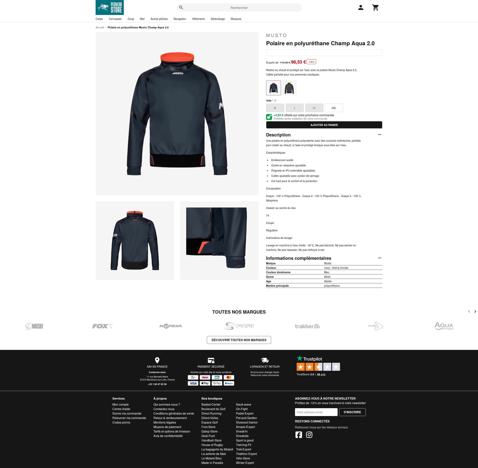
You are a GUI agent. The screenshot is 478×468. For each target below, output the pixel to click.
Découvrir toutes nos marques (239, 340)
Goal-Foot (208, 436)
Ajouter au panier (324, 125)
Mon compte (120, 404)
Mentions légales (164, 422)
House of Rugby (212, 445)
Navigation (180, 19)
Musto (277, 35)
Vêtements (198, 19)
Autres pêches (159, 19)
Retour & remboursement (170, 418)
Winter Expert (245, 463)
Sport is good (245, 440)
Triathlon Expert (246, 454)
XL (314, 108)
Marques (236, 19)
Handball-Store (211, 440)
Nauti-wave (243, 404)
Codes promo (121, 422)
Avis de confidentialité (168, 436)
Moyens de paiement (167, 427)
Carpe (99, 19)
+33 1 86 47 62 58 (157, 384)
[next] (475, 312)
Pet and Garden (246, 418)
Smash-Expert (245, 427)
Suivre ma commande (126, 413)
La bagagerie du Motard (217, 449)
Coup (131, 19)
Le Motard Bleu (211, 458)
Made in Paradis (212, 463)
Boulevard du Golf (213, 409)
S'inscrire (352, 412)
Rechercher (239, 7)
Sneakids (242, 436)
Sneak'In (242, 431)
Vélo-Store (243, 458)
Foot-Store (208, 427)
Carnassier (115, 19)
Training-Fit (243, 445)
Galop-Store (209, 431)
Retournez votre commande (265, 375)
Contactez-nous (157, 372)
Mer (142, 19)
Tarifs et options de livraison (171, 431)
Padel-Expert (244, 413)
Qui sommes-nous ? (166, 404)
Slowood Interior (247, 422)
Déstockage (218, 19)
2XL (334, 108)
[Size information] (275, 100)
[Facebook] (298, 435)
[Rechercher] (181, 7)
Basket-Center (211, 404)
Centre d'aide (121, 409)
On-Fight (242, 409)
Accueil (100, 27)
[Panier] (375, 7)
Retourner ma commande (129, 418)
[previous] (469, 312)
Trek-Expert (243, 449)
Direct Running (211, 413)
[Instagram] (309, 435)
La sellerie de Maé (213, 454)
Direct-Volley (209, 418)
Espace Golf (209, 422)
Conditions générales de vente (173, 413)
